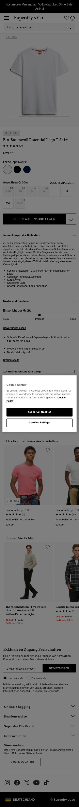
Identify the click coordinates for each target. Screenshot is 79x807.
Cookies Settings (39, 422)
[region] (39, 403)
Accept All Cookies (39, 412)
